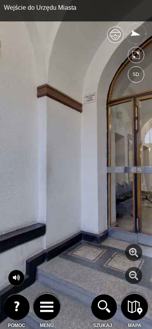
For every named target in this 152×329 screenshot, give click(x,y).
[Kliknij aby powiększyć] (133, 252)
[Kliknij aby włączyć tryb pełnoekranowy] (136, 56)
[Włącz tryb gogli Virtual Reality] (115, 38)
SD (136, 74)
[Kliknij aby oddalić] (133, 275)
